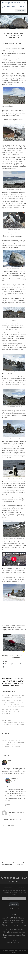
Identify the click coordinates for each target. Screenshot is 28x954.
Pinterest (11, 627)
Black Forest (18, 920)
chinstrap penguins (15, 740)
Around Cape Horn (7, 920)
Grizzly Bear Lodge (5, 927)
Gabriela (13, 32)
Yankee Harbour (16, 746)
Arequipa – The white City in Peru (12, 729)
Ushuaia (24, 940)
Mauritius (20, 929)
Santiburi (13, 935)
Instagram (4, 629)
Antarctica (21, 32)
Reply (9, 763)
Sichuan (8, 937)
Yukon (15, 942)
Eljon (9, 760)
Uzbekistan (9, 942)
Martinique (16, 929)
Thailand (4, 940)
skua (20, 744)
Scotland (19, 935)
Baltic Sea (13, 920)
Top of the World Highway (11, 940)
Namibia (7, 932)
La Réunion (11, 929)
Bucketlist (5, 14)
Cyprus (9, 925)
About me (5, 13)
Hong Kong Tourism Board (19, 927)
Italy (25, 927)
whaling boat (6, 746)
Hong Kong (11, 927)
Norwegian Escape (21, 932)
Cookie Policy (7, 7)
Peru (5, 935)
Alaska (8, 917)
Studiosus (17, 937)
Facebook (6, 627)
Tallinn (21, 937)
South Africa (13, 937)
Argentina (24, 918)
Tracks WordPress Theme (10, 950)
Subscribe (14, 904)
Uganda (18, 940)
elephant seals (6, 742)
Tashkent (24, 937)
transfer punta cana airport (10, 702)
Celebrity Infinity (8, 922)
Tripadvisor (18, 627)
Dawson (12, 925)
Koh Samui (7, 929)
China (4, 925)
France (18, 925)
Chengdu (24, 922)
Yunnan (20, 942)
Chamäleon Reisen (18, 922)
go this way (16, 657)
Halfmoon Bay (16, 742)
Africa (3, 918)
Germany (23, 925)
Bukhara (22, 920)
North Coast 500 (14, 932)
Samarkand (9, 935)
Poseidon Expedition (11, 744)
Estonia (15, 925)
